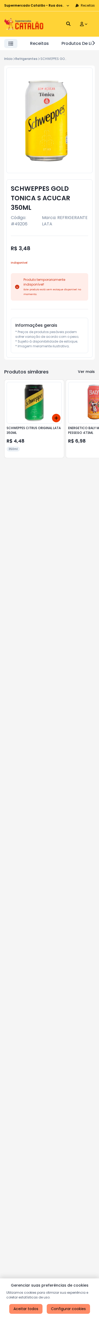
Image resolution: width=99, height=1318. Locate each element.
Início (8, 58)
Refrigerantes (26, 58)
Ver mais (86, 371)
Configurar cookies (68, 1308)
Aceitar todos (25, 1308)
